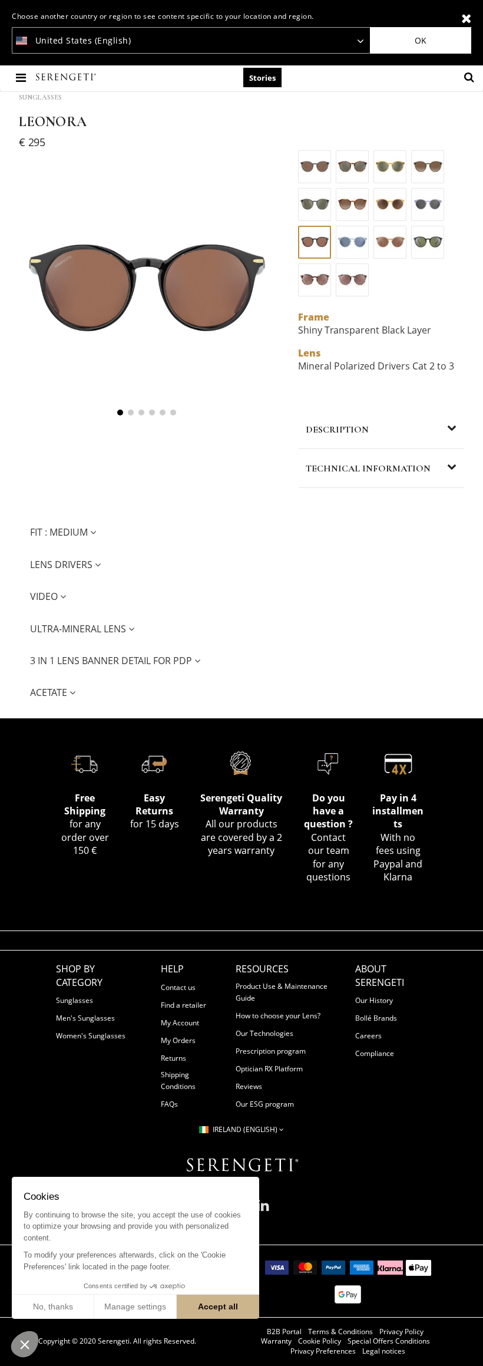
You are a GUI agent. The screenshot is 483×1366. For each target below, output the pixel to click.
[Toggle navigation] (22, 77)
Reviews (249, 1086)
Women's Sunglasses (90, 1036)
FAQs (169, 1104)
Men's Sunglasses (85, 1018)
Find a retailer (183, 1005)
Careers (368, 1036)
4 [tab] (152, 412)
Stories (262, 77)
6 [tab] (173, 412)
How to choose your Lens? (278, 1016)
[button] (25, 1344)
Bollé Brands (376, 1018)
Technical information (368, 468)
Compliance (374, 1053)
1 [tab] (120, 412)
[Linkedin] (263, 1210)
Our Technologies (264, 1033)
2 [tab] (131, 412)
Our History (374, 1000)
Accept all (218, 1306)
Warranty (276, 1341)
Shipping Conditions (178, 1080)
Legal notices (383, 1351)
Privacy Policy (401, 1332)
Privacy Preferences (323, 1351)
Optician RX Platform (269, 1069)
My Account (180, 1023)
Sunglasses (40, 97)
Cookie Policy (319, 1341)
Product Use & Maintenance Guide (281, 992)
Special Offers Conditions (389, 1341)
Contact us (178, 987)
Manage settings (135, 1306)
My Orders (178, 1040)
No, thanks (53, 1306)
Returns (173, 1058)
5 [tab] (163, 412)
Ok (420, 40)
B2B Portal (284, 1332)
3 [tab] (141, 412)
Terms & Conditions (340, 1332)
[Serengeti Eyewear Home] (67, 77)
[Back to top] (467, 1341)
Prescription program (271, 1051)
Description (337, 429)
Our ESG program (265, 1104)
